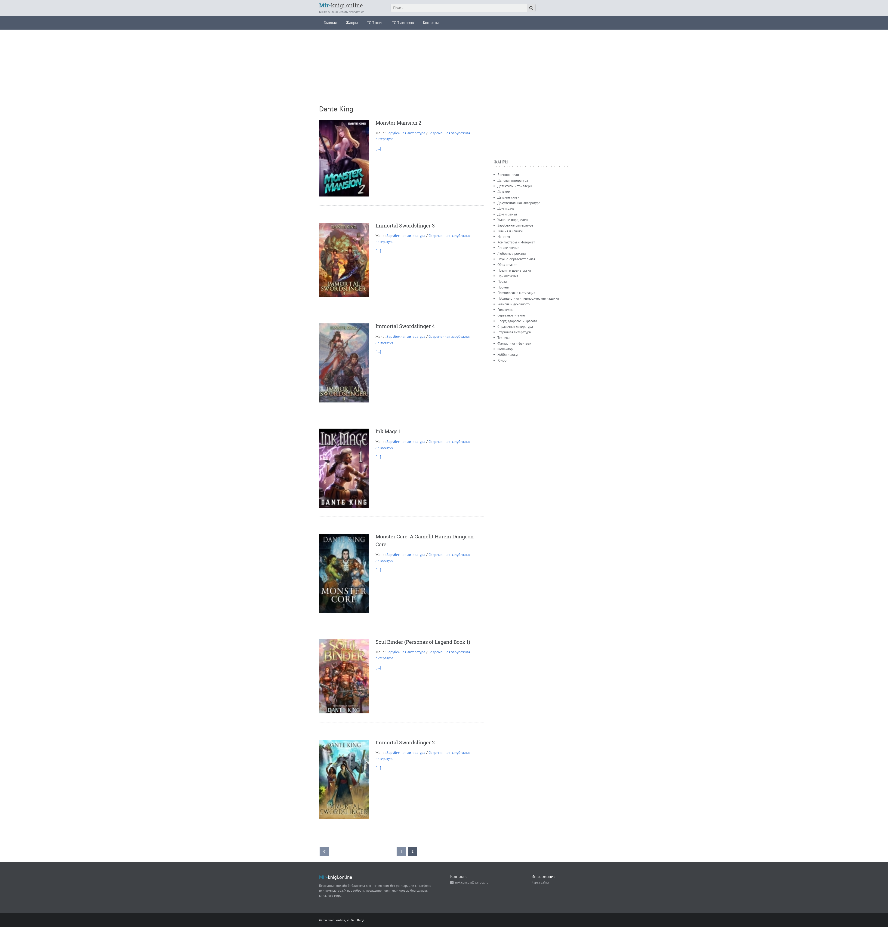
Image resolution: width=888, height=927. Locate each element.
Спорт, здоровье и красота (517, 321)
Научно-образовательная (516, 259)
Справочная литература (515, 326)
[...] (378, 148)
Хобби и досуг (508, 354)
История (503, 236)
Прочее (503, 287)
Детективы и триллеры (514, 186)
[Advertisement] (444, 62)
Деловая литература (512, 180)
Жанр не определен (512, 220)
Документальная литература (518, 203)
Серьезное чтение (511, 315)
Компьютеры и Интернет (516, 242)
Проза (502, 281)
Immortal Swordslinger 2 (405, 742)
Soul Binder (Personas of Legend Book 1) (423, 641)
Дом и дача (505, 208)
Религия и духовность (513, 304)
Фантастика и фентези (514, 343)
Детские (503, 191)
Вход (360, 920)
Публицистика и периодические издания (528, 298)
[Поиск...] (531, 8)
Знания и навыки (510, 231)
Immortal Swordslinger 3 (405, 225)
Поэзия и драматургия (514, 270)
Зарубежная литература (405, 133)
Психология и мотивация (516, 293)
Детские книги (508, 197)
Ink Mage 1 (388, 431)
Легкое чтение (508, 248)
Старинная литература (514, 332)
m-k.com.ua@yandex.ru (471, 882)
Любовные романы (511, 253)
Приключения (507, 276)
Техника (503, 337)
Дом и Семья (507, 214)
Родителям (505, 309)
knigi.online (341, 5)
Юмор (501, 360)
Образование (507, 264)
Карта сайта (540, 882)
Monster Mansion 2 (398, 122)
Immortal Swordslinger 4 (405, 326)
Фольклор (505, 349)
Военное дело (508, 174)
